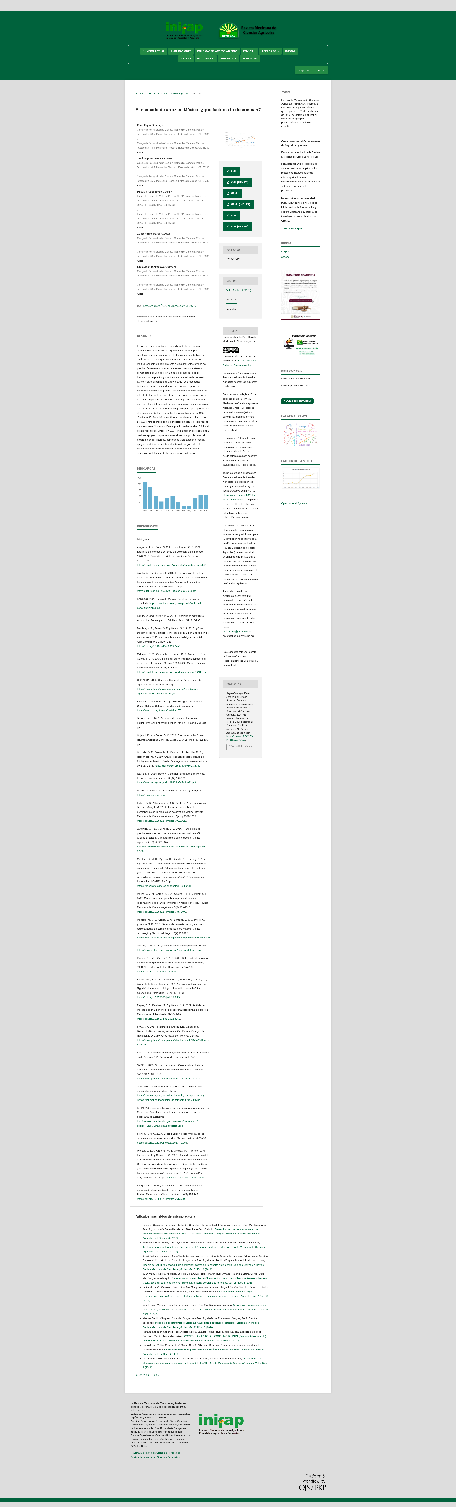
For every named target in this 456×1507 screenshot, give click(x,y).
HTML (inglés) (240, 204)
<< (137, 1375)
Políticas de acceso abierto (217, 51)
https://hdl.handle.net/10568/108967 (185, 1177)
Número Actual (154, 51)
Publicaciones (181, 51)
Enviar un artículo (297, 401)
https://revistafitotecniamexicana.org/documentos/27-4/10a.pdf (172, 672)
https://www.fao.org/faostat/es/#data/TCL (160, 710)
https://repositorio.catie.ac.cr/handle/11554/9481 (164, 885)
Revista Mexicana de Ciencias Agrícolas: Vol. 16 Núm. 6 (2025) (217, 1282)
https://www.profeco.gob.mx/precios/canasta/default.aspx (169, 950)
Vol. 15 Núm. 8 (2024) (175, 93)
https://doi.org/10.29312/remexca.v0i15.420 (161, 820)
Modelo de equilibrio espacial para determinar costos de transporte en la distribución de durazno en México (204, 1264)
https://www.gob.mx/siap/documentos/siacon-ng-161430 (168, 1078)
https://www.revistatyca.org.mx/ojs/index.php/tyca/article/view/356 (173, 937)
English (285, 251)
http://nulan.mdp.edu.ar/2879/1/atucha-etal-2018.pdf (166, 590)
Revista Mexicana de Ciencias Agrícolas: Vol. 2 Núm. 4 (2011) (204, 1340)
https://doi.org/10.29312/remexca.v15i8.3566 (169, 305)
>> (157, 1375)
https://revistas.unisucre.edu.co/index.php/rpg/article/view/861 (171, 565)
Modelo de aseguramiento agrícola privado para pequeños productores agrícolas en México (207, 1322)
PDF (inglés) (239, 226)
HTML (234, 193)
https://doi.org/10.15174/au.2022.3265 (158, 1018)
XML (233, 171)
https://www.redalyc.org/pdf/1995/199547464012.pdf (166, 782)
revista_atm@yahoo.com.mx (238, 631)
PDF (233, 215)
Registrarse (205, 58)
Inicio (139, 93)
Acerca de (269, 51)
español (285, 256)
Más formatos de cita (240, 747)
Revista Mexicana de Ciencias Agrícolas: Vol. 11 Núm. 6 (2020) (178, 1327)
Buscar (290, 51)
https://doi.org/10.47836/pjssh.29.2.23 (158, 997)
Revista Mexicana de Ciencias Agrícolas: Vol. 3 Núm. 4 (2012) (177, 1269)
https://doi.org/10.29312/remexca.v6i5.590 (161, 1198)
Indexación (228, 58)
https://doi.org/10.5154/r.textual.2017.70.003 (162, 1142)
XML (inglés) (239, 182)
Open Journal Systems (294, 503)
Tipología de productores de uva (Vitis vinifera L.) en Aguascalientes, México (186, 1247)
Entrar (186, 58)
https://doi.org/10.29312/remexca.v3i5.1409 (161, 911)
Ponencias (249, 58)
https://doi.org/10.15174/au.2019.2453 (158, 646)
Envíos (248, 51)
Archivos (153, 93)
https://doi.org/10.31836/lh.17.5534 (157, 971)
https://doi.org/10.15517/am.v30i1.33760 (177, 765)
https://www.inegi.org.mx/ (151, 794)
